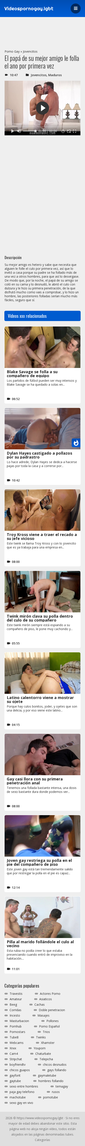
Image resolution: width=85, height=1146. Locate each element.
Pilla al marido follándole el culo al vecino (40, 943)
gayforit (15, 1075)
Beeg (13, 1004)
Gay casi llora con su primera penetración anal (35, 780)
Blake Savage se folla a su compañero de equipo (32, 373)
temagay (62, 1086)
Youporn (40, 1048)
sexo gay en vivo (21, 1103)
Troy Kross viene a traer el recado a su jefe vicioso (42, 536)
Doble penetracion (52, 1010)
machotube (18, 1097)
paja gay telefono (22, 1092)
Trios (46, 1032)
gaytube (15, 1081)
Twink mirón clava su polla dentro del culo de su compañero (40, 618)
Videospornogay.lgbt (28, 8)
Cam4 (14, 1053)
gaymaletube (47, 1075)
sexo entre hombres (24, 1086)
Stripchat (16, 1059)
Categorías (42, 1140)
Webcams (17, 1043)
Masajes (43, 1015)
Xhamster (47, 1043)
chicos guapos (20, 1070)
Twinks (41, 1037)
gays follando (56, 1070)
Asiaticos (45, 999)
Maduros (55, 75)
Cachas (39, 1004)
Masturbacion (19, 1021)
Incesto (15, 1015)
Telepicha (46, 1059)
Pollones (52, 1021)
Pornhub (16, 1026)
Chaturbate (43, 1053)
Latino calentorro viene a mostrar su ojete (40, 699)
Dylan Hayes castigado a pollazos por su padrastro (39, 455)
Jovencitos (30, 51)
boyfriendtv (18, 1064)
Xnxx (13, 1048)
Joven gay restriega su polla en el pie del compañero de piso (39, 862)
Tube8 (14, 1037)
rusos (56, 1092)
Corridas (15, 1010)
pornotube (50, 1097)
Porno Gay (12, 51)
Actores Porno (50, 993)
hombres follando (50, 1081)
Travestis (16, 993)
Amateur (16, 999)
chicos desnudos (54, 1064)
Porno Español (49, 1026)
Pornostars (17, 1032)
